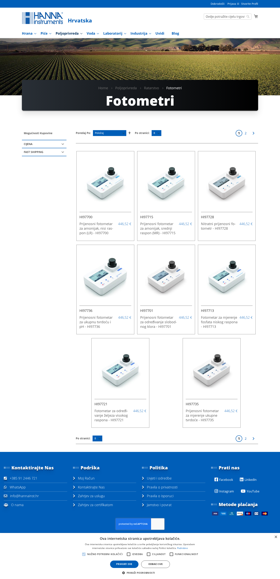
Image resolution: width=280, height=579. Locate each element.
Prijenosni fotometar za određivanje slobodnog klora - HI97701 (158, 322)
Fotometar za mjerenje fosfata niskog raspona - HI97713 (219, 322)
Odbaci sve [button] (155, 564)
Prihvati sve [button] (124, 564)
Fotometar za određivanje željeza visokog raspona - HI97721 (111, 415)
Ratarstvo (151, 87)
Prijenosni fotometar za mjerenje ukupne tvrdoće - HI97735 (202, 415)
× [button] (275, 537)
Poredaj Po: (83, 133)
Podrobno (182, 548)
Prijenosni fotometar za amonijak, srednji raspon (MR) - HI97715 (157, 228)
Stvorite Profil (249, 4)
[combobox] (227, 17)
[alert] (140, 556)
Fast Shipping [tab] (33, 152)
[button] (140, 572)
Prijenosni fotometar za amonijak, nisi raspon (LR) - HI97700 (96, 228)
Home (103, 87)
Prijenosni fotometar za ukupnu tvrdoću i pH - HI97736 (96, 322)
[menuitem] (28, 33)
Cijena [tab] (28, 144)
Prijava (231, 4)
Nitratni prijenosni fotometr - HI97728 (218, 226)
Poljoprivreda (126, 87)
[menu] (140, 33)
